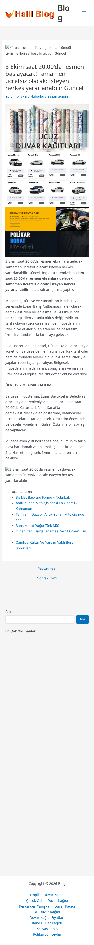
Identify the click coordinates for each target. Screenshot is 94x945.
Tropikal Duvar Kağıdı (47, 894)
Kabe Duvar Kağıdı (47, 923)
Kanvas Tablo (47, 928)
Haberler (37, 96)
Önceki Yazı (47, 569)
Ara (8, 612)
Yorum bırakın (16, 96)
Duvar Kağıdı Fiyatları (47, 917)
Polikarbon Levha (47, 934)
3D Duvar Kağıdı (47, 912)
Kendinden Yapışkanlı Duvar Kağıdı (47, 906)
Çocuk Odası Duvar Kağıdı (47, 900)
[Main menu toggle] (84, 13)
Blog (64, 12)
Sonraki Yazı (47, 578)
